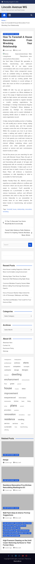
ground (19, 384)
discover (6, 375)
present (22, 406)
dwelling (16, 374)
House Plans (16, 528)
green (12, 384)
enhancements (25, 380)
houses (17, 388)
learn (23, 401)
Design (5, 460)
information (22, 398)
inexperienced (10, 397)
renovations (22, 414)
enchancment (11, 379)
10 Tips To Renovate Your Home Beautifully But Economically (15, 222)
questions (16, 410)
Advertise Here (7, 342)
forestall (9, 209)
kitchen (16, 401)
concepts (26, 366)
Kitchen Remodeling (23, 530)
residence (9, 419)
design (16, 370)
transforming (24, 427)
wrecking (5, 211)
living (29, 401)
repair (29, 414)
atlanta (26, 363)
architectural (7, 363)
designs (25, 370)
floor (5, 384)
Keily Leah (18, 50)
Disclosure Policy (8, 348)
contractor (7, 370)
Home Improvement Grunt (11, 34)
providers (7, 410)
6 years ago (8, 50)
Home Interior (27, 523)
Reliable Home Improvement (11, 535)
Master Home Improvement (11, 533)
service (6, 423)
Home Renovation (21, 525)
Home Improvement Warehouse (12, 523)
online (5, 406)
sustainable (8, 427)
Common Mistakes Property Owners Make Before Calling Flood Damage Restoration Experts (16, 285)
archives (17, 363)
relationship (20, 209)
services (15, 423)
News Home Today (26, 533)
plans (13, 405)
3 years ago (8, 548)
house (14, 209)
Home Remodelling (8, 525)
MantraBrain (17, 561)
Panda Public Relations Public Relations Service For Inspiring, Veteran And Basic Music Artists (17, 232)
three (16, 427)
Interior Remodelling (9, 530)
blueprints (7, 366)
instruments (7, 401)
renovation (28, 209)
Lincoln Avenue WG (14, 7)
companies (17, 366)
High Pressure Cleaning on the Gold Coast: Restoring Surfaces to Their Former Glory (17, 542)
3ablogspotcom (17, 359)
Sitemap (5, 351)
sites (22, 423)
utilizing (6, 430)
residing (21, 419)
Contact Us (6, 345)
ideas (24, 389)
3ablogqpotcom (7, 359)
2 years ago (8, 462)
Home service (7, 528)
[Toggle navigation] (9, 15)
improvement (11, 393)
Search (30, 245)
